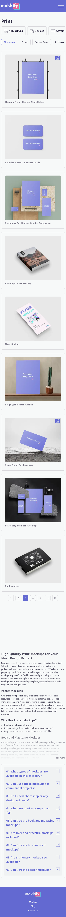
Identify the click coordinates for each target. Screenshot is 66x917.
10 (55, 598)
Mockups (33, 901)
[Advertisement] (33, 625)
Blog (33, 906)
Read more (60, 757)
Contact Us (33, 910)
